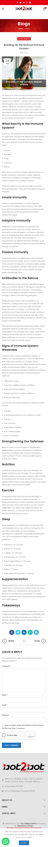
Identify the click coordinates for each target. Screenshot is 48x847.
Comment (6, 666)
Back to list (24, 641)
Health (26, 39)
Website (5, 715)
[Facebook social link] (17, 2)
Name (5, 695)
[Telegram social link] (30, 2)
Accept (24, 843)
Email (4, 705)
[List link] (24, 786)
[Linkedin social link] (23, 2)
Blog (27, 28)
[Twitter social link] (20, 2)
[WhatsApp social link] (26, 2)
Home (21, 28)
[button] (5, 841)
